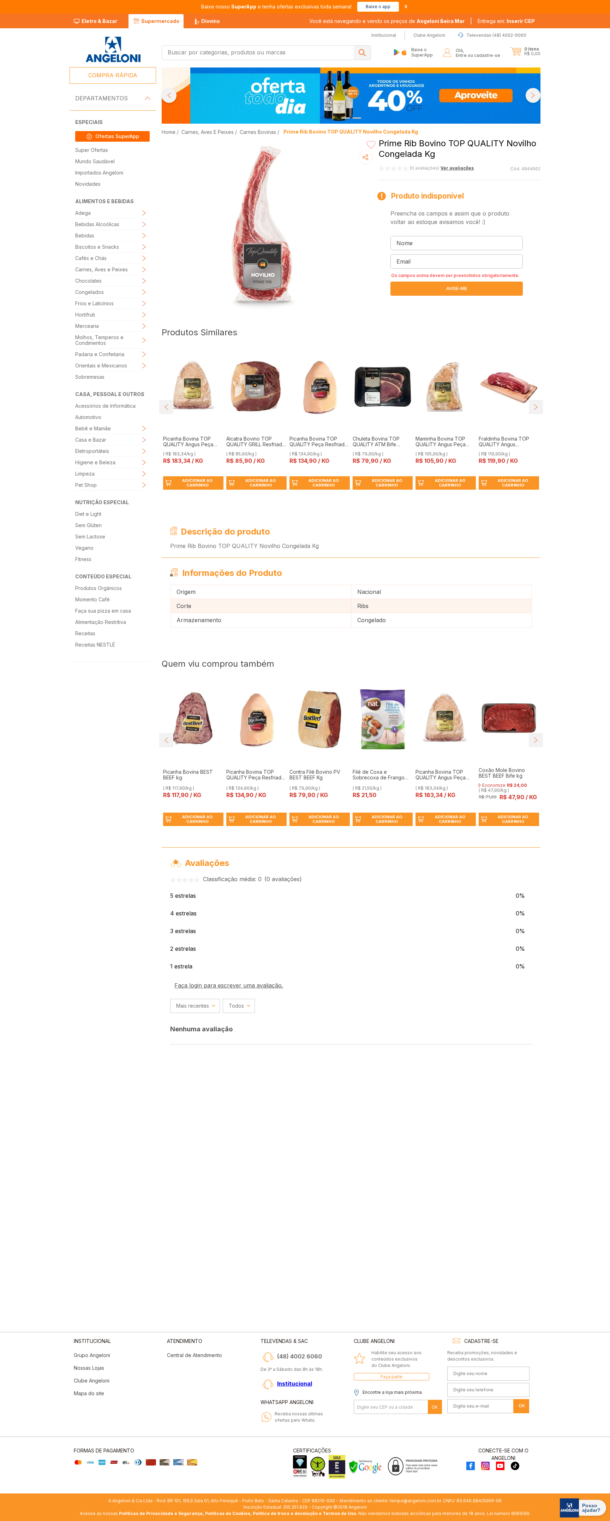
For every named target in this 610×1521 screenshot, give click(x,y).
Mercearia (87, 326)
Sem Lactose (90, 536)
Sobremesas (89, 377)
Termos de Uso (339, 1513)
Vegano (84, 548)
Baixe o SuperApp (422, 52)
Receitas (85, 633)
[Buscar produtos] (362, 53)
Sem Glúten (88, 525)
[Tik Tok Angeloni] (515, 1466)
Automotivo (88, 417)
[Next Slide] (533, 95)
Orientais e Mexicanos (101, 365)
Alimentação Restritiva (100, 622)
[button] (506, 21)
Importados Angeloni (99, 173)
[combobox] (266, 52)
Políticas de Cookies (227, 1513)
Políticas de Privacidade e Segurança (161, 1513)
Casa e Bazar (90, 440)
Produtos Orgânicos (98, 588)
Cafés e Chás (91, 258)
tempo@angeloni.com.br (415, 1500)
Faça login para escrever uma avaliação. (228, 985)
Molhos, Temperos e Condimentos (99, 340)
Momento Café (92, 599)
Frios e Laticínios (94, 303)
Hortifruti (85, 315)
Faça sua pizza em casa (103, 611)
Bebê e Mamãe (93, 428)
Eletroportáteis (92, 451)
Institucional (294, 1383)
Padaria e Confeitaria (99, 354)
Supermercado (160, 21)
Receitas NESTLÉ (95, 645)
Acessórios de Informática (105, 406)
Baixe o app (378, 6)
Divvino (210, 21)
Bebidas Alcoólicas (97, 224)
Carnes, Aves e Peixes (101, 269)
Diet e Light (88, 514)
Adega (83, 213)
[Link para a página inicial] (169, 132)
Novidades (88, 184)
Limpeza (85, 474)
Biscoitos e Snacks (97, 247)
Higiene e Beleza (95, 462)
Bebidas (84, 235)
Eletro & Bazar (99, 21)
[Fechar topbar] (406, 7)
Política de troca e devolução (285, 1513)
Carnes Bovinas (258, 132)
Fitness (83, 559)
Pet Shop (86, 485)
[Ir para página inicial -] (113, 50)
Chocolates (88, 281)
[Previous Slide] (169, 95)
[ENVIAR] (456, 289)
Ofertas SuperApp (117, 136)
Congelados (89, 292)
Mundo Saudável (95, 161)
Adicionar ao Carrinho (197, 483)
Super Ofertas (91, 150)
